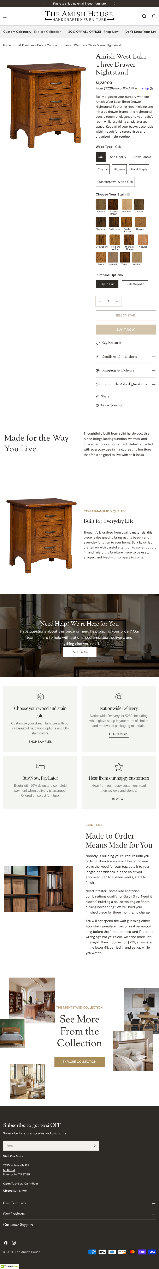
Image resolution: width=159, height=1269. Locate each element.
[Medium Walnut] (115, 240)
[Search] (144, 16)
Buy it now (126, 329)
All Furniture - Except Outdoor (38, 45)
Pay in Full (107, 284)
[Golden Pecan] (126, 222)
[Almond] (101, 204)
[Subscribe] (94, 1145)
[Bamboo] (127, 204)
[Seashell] (113, 257)
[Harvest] (140, 222)
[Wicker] (137, 257)
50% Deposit (135, 284)
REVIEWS (118, 799)
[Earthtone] (114, 222)
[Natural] (143, 240)
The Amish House (27, 1252)
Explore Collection (47, 32)
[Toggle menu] (5, 16)
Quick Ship (131, 896)
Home (7, 45)
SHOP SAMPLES (40, 742)
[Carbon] (139, 204)
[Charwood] (101, 222)
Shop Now (111, 32)
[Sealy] (101, 257)
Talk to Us (79, 652)
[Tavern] (125, 257)
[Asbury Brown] (113, 204)
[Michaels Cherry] (129, 240)
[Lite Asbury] (101, 240)
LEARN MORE (119, 734)
